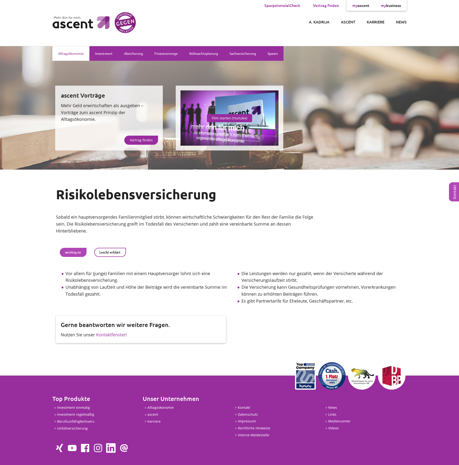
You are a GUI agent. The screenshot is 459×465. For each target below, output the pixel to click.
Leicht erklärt (109, 252)
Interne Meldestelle (253, 435)
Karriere (375, 21)
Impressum (247, 421)
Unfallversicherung (72, 428)
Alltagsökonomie (71, 53)
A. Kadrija (319, 21)
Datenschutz (248, 414)
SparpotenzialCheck (282, 5)
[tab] (73, 252)
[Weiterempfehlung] (123, 448)
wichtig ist (73, 252)
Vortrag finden (326, 5)
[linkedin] (110, 448)
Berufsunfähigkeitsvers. (76, 421)
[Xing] (59, 448)
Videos (333, 428)
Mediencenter (339, 421)
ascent (360, 5)
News (401, 21)
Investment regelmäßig (75, 414)
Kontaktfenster (111, 335)
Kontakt (244, 407)
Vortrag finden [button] (141, 140)
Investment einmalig (73, 407)
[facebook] (85, 448)
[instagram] (98, 448)
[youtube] (72, 448)
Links (332, 414)
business (391, 5)
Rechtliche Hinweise (254, 428)
